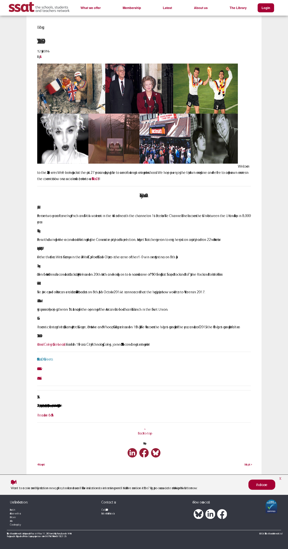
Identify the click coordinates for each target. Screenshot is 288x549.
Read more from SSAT (44, 415)
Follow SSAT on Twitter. (38, 369)
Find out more (261, 485)
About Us (12, 509)
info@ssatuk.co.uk (108, 513)
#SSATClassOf (95, 179)
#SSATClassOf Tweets (44, 359)
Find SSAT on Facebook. (38, 378)
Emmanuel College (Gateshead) (51, 344)
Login (266, 7)
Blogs (39, 27)
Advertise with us (15, 513)
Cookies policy (15, 524)
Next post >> (248, 464)
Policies (12, 517)
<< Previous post (41, 464)
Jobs (10, 520)
